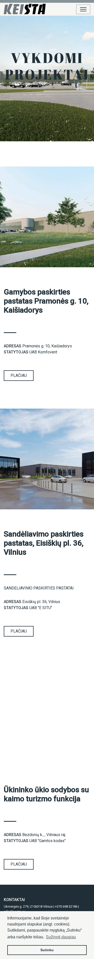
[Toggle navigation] (83, 9)
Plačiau (19, 375)
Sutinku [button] (47, 950)
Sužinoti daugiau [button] (61, 937)
